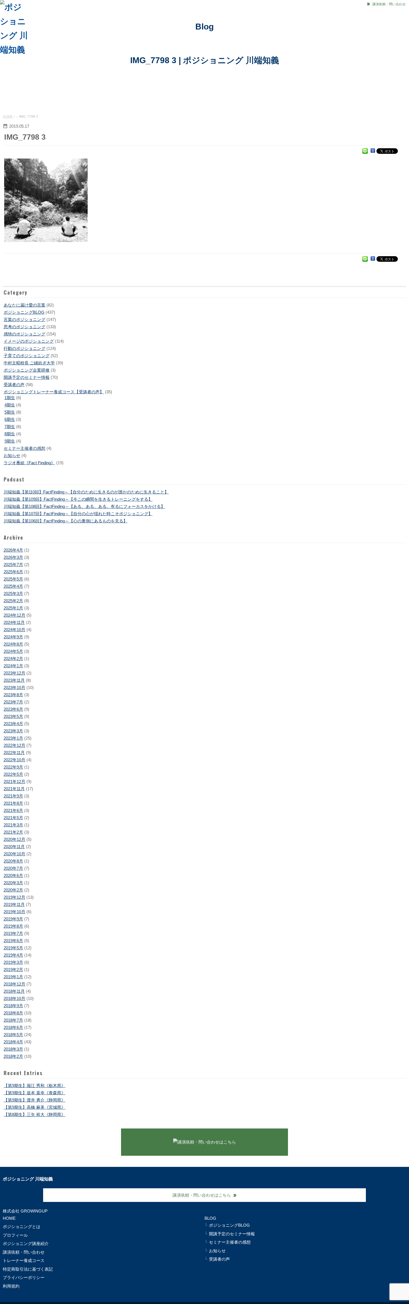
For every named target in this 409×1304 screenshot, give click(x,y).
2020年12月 (14, 839)
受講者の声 (14, 384)
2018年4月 (13, 1041)
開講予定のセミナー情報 (27, 377)
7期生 (9, 426)
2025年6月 (13, 571)
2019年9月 (13, 919)
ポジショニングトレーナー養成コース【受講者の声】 (54, 391)
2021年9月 (13, 796)
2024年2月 (13, 658)
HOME (8, 116)
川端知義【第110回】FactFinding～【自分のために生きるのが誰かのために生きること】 (86, 492)
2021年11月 (14, 788)
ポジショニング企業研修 (27, 370)
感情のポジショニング (24, 334)
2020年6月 (13, 875)
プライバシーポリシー (24, 1277)
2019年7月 (13, 933)
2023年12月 (14, 673)
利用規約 (11, 1286)
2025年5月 (13, 579)
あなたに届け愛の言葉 (24, 305)
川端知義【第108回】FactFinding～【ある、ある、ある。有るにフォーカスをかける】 (84, 506)
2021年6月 (13, 810)
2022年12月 (14, 745)
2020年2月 (13, 890)
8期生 (9, 433)
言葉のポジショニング (24, 319)
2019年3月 (13, 962)
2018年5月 (13, 1034)
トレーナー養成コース (24, 1260)
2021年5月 (13, 817)
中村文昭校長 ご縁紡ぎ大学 (29, 362)
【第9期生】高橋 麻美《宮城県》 (34, 1107)
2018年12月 (14, 984)
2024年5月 (13, 651)
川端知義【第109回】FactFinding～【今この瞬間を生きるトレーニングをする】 (78, 499)
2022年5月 (13, 774)
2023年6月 (13, 709)
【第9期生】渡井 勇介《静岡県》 (34, 1100)
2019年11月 (14, 904)
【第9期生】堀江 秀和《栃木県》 (34, 1085)
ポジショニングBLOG (24, 312)
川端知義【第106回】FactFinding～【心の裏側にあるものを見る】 (65, 520)
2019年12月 (14, 897)
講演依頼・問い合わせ (389, 4)
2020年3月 (13, 882)
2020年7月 (13, 868)
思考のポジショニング (24, 326)
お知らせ (12, 455)
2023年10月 (14, 687)
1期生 (9, 397)
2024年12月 (14, 615)
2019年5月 (13, 947)
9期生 (9, 441)
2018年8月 (13, 1013)
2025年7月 (13, 564)
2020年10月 (14, 853)
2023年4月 (13, 723)
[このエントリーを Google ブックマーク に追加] (373, 150)
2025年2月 (13, 600)
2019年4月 (13, 955)
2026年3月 (13, 557)
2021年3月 (13, 825)
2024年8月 (13, 644)
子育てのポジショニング (27, 355)
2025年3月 (13, 593)
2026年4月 (13, 550)
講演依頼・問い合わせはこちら (202, 1195)
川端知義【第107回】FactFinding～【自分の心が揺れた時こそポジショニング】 (78, 513)
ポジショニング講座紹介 (26, 1243)
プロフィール (15, 1235)
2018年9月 (13, 1005)
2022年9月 (13, 767)
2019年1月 (13, 976)
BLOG (210, 1218)
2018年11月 (14, 991)
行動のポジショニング (24, 348)
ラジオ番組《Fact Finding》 (29, 462)
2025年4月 (13, 586)
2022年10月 (14, 759)
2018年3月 (13, 1049)
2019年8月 (13, 926)
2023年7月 (13, 702)
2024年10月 (14, 629)
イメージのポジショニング (29, 341)
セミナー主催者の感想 (24, 448)
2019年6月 (13, 940)
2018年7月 (13, 1020)
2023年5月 (13, 716)
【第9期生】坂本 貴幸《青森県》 (34, 1092)
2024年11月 (14, 622)
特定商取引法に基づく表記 (28, 1269)
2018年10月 (14, 998)
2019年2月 (13, 969)
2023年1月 (13, 738)
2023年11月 (14, 680)
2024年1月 (13, 665)
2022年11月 (14, 752)
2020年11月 (14, 846)
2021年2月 (13, 832)
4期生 (9, 404)
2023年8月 (13, 694)
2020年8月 (13, 861)
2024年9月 (13, 636)
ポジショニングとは (21, 1226)
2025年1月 (13, 608)
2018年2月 (13, 1056)
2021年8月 (13, 803)
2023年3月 (13, 730)
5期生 (9, 412)
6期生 (9, 419)
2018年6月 (13, 1027)
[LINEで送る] (365, 150)
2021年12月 (14, 781)
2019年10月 (14, 911)
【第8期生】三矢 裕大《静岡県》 (34, 1114)
